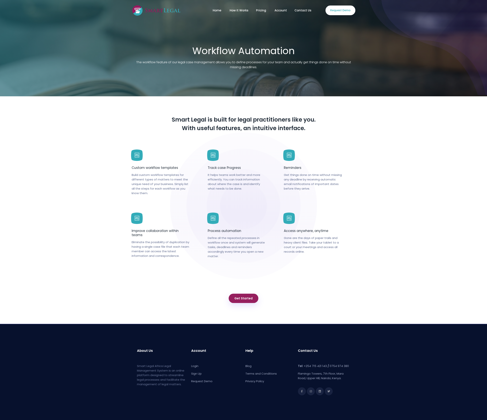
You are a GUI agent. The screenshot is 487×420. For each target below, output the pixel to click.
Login (194, 366)
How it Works (239, 10)
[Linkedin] (320, 391)
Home (217, 10)
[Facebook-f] (302, 391)
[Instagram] (311, 391)
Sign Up (196, 374)
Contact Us (303, 10)
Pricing (261, 10)
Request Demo (340, 10)
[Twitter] (329, 391)
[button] (243, 298)
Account (281, 10)
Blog (248, 366)
